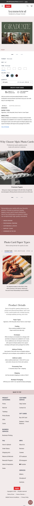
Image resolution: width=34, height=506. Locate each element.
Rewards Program (7, 460)
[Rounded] (9, 69)
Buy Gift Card (23, 417)
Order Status (6, 448)
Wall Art (4, 407)
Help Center (22, 404)
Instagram (24, 460)
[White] (3, 75)
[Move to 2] (17, 55)
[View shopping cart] (31, 6)
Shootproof (22, 478)
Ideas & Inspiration (7, 464)
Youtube (23, 464)
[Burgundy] (17, 75)
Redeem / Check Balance (24, 422)
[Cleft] (25, 69)
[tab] (4, 105)
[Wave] (19, 69)
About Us (22, 444)
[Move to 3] (21, 55)
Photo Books (6, 415)
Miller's (21, 474)
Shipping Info (6, 452)
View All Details (5, 127)
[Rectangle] (3, 69)
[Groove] (14, 69)
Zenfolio (21, 482)
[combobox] (17, 82)
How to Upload (6, 444)
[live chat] (30, 502)
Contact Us (22, 407)
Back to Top (17, 392)
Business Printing (7, 435)
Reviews (21, 448)
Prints (4, 404)
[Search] (28, 6)
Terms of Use (10, 494)
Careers (21, 452)
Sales (26, 1)
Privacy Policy (24, 497)
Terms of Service (20, 494)
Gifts (3, 419)
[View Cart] (32, 6)
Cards (4, 423)
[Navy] (8, 75)
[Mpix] (8, 6)
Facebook (24, 456)
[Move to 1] (12, 55)
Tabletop (4, 411)
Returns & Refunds (7, 456)
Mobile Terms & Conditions (12, 497)
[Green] (12, 75)
